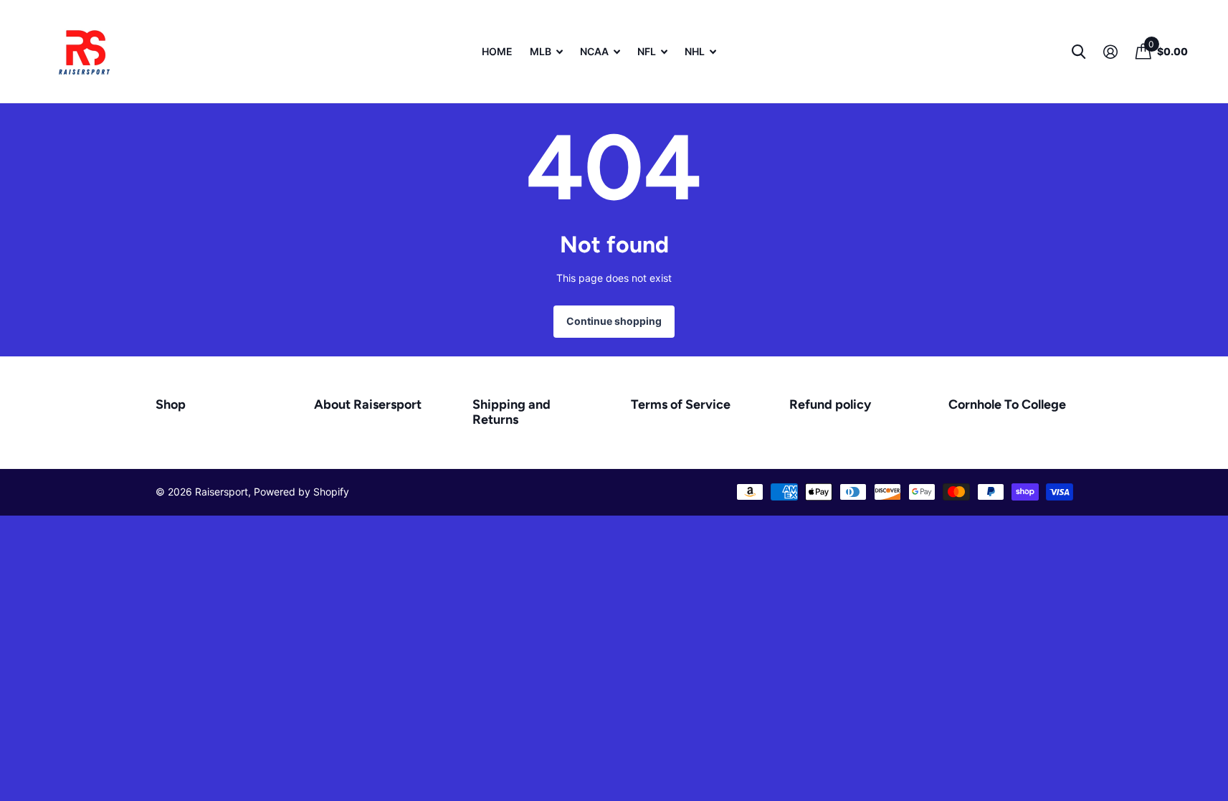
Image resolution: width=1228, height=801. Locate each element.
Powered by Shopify (301, 491)
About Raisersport (368, 404)
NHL (695, 51)
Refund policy (830, 404)
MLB (540, 51)
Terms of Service (680, 404)
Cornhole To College (1007, 404)
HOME (497, 51)
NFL (646, 51)
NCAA (594, 51)
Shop (171, 404)
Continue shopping (614, 321)
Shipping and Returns (511, 412)
